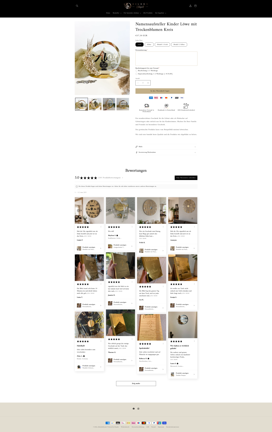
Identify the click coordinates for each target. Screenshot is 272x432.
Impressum (161, 427)
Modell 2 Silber (179, 44)
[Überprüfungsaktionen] (100, 226)
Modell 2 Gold (162, 44)
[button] (77, 5)
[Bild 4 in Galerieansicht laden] (122, 104)
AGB (147, 427)
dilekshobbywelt (102, 427)
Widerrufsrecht (125, 427)
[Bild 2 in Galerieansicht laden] (95, 104)
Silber (149, 44)
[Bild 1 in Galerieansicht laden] (81, 104)
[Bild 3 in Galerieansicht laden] (109, 104)
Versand (153, 427)
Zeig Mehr (87, 236)
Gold (139, 44)
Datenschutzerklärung (138, 427)
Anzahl (137, 78)
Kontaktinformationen (172, 427)
